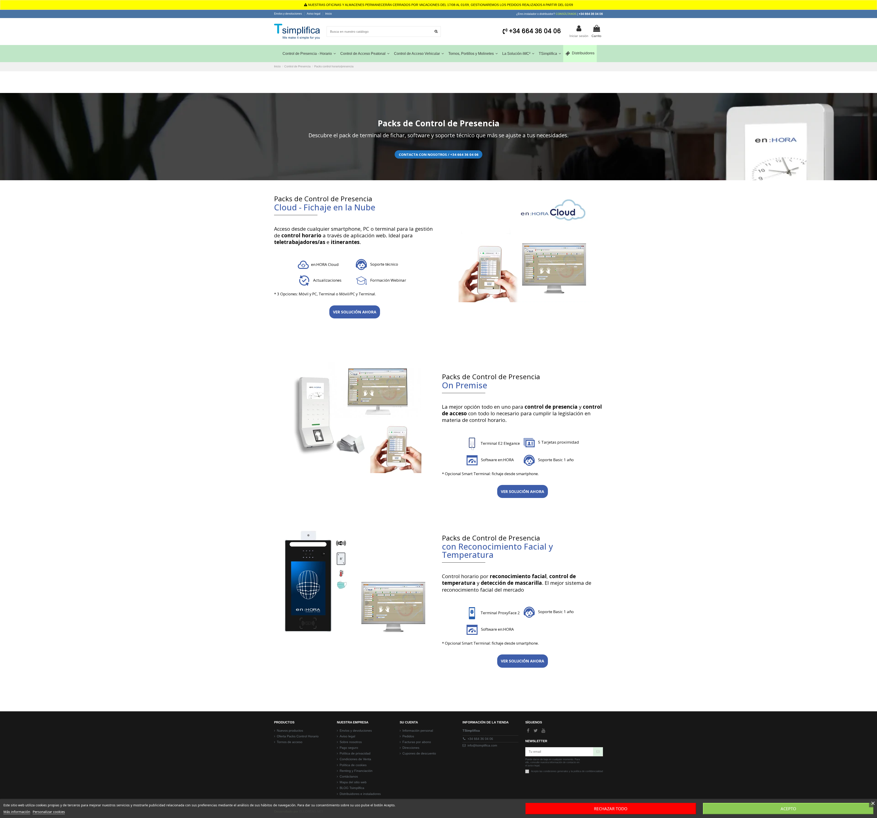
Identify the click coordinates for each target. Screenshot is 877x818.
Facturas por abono (416, 742)
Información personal (417, 730)
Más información (16, 811)
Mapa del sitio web (353, 782)
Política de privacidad (355, 753)
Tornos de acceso (289, 742)
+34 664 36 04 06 (480, 739)
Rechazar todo (610, 808)
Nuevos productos (290, 730)
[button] (549, 53)
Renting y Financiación (356, 771)
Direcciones (410, 747)
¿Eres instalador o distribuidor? (546, 14)
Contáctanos (349, 776)
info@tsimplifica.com (482, 745)
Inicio (328, 13)
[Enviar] (598, 751)
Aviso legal (314, 13)
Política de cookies (353, 765)
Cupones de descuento (419, 753)
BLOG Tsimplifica (352, 788)
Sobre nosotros (351, 742)
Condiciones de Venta (355, 759)
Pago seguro (349, 747)
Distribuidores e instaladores (360, 794)
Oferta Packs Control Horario (298, 736)
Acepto (788, 808)
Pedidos (408, 736)
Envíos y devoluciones (288, 13)
